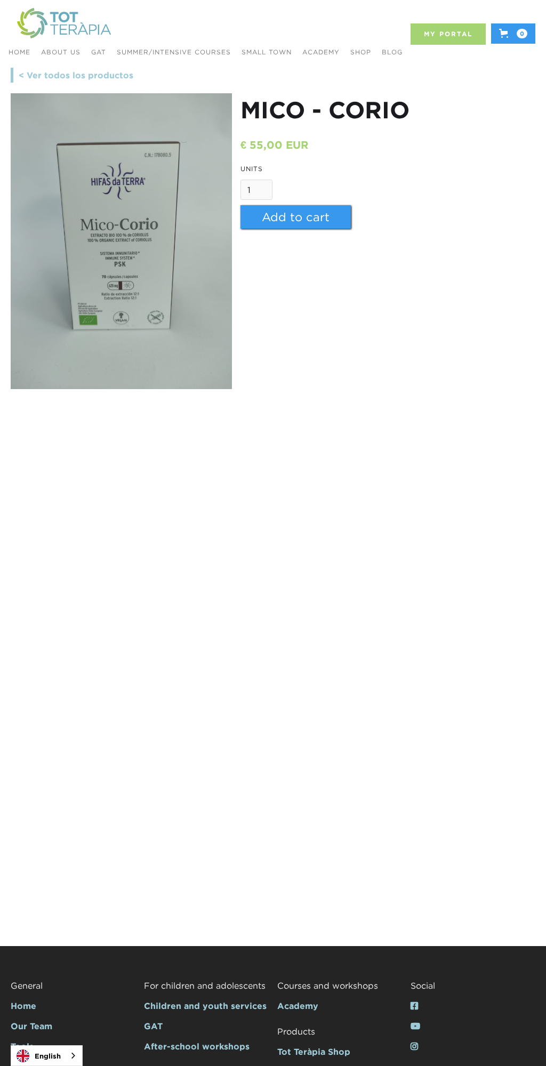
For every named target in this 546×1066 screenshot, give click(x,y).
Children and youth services (205, 1006)
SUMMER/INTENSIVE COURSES (174, 52)
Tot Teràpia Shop (313, 1051)
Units (251, 168)
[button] (513, 33)
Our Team (31, 1026)
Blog (392, 52)
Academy (321, 52)
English (48, 1056)
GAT (98, 52)
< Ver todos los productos (76, 75)
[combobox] (47, 1055)
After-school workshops (197, 1046)
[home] (64, 23)
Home (23, 1006)
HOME (19, 52)
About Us (61, 52)
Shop (360, 52)
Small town (267, 52)
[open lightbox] (121, 241)
